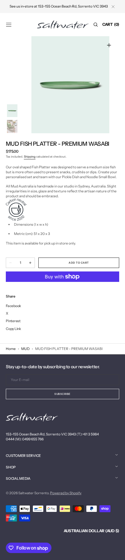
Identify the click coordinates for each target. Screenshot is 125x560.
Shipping (29, 156)
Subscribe (62, 393)
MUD (25, 348)
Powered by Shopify (65, 493)
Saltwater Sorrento (33, 493)
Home (11, 348)
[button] (8, 24)
